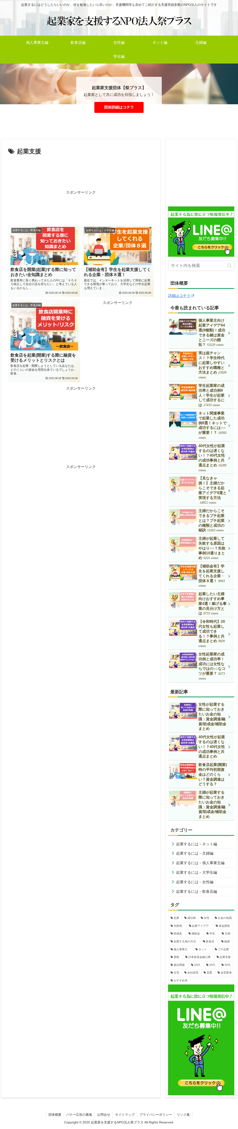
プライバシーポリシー (155, 1114)
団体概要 (54, 1114)
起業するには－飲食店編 (196, 891)
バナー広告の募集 (79, 1114)
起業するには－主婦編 (194, 853)
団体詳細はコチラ (119, 107)
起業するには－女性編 (194, 882)
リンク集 (183, 1114)
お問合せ (103, 1114)
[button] (229, 265)
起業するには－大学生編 (196, 872)
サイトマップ (125, 1114)
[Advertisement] (81, 170)
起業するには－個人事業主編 (200, 863)
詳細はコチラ (179, 296)
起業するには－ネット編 (196, 844)
